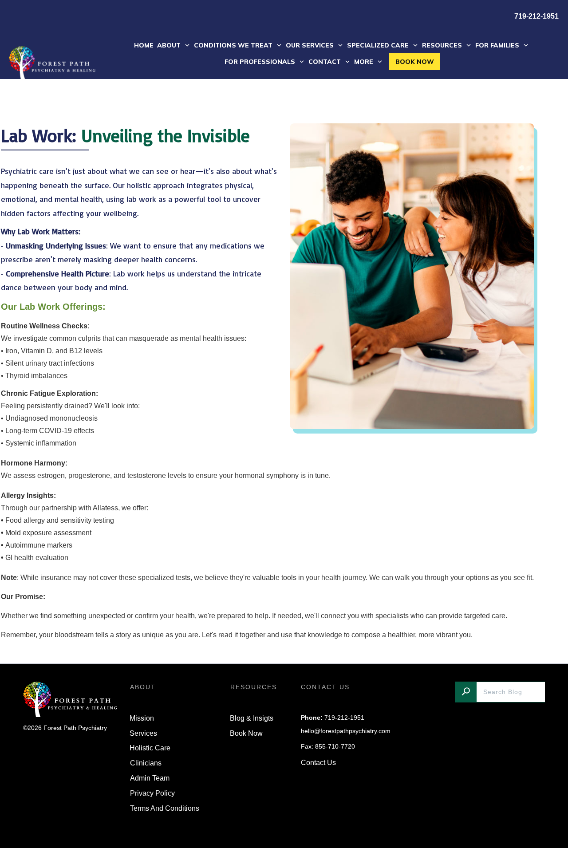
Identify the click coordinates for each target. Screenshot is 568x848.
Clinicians (146, 763)
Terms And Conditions (164, 808)
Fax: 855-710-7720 (328, 746)
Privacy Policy (152, 793)
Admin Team (150, 778)
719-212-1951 (344, 717)
